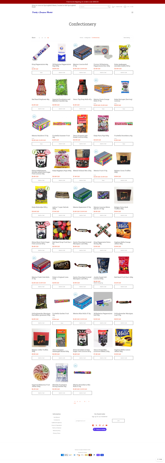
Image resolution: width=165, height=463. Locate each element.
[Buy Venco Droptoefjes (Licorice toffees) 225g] (103, 337)
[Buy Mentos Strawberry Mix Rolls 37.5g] (82, 372)
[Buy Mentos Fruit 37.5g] (103, 158)
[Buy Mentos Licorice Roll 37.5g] (82, 52)
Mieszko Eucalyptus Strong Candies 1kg (59, 385)
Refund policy (56, 430)
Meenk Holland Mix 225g (82, 171)
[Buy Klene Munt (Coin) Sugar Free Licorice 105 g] (41, 230)
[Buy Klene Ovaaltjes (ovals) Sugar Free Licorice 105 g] (82, 337)
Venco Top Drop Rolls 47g (82, 99)
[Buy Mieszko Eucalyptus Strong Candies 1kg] (61, 372)
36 (45, 37)
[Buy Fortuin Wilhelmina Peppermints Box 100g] (103, 52)
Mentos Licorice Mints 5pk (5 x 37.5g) (102, 208)
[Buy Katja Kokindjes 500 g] (41, 195)
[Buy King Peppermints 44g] (41, 52)
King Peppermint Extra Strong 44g (102, 243)
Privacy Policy (56, 433)
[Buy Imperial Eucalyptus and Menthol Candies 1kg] (61, 87)
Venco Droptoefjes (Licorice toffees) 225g (101, 350)
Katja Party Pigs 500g (101, 136)
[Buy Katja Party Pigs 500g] (103, 123)
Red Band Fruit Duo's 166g (123, 277)
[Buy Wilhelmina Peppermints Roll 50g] (103, 301)
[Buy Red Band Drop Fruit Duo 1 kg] (61, 230)
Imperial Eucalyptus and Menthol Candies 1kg (61, 100)
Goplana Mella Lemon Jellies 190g (122, 350)
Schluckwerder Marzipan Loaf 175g (123, 314)
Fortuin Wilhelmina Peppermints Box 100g (102, 65)
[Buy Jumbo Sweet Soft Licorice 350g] (103, 265)
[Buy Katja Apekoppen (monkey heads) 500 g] (123, 52)
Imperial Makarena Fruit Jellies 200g (41, 385)
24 (42, 37)
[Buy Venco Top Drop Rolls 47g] (82, 87)
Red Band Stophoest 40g (40, 99)
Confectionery (96, 37)
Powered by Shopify (82, 452)
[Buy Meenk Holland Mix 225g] (82, 158)
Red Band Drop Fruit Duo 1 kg (61, 243)
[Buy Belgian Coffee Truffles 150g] (41, 337)
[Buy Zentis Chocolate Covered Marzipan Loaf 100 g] (82, 265)
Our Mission (57, 417)
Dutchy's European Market (81, 449)
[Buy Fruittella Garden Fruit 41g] (61, 301)
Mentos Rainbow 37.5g (40, 136)
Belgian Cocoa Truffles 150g (122, 171)
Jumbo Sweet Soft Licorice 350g (100, 278)
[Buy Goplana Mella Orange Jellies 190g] (123, 230)
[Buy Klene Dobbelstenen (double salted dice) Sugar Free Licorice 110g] (41, 158)
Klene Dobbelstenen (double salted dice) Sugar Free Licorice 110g (41, 172)
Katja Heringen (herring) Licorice (123, 100)
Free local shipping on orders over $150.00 (83, 2)
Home (81, 37)
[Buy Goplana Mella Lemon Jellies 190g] (123, 337)
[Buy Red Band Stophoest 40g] (41, 87)
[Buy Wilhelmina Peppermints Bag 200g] (61, 52)
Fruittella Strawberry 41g (123, 136)
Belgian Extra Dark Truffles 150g (121, 208)
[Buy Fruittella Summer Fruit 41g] (61, 123)
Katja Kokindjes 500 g (39, 207)
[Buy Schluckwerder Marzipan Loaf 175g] (123, 301)
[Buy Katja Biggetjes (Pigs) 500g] (61, 158)
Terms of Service (56, 428)
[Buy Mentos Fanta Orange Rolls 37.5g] (103, 87)
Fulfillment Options (57, 422)
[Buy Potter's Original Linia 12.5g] (61, 265)
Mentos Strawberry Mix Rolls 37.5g (81, 385)
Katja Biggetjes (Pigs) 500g (61, 171)
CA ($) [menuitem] (131, 6)
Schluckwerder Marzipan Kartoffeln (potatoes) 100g (41, 314)
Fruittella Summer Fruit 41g (61, 136)
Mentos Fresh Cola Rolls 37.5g (40, 278)
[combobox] (93, 6)
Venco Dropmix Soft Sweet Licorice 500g (80, 136)
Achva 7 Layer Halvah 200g (60, 208)
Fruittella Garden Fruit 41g (60, 314)
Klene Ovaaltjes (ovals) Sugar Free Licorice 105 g (82, 350)
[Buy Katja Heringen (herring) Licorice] (123, 87)
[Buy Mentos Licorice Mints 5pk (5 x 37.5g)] (103, 195)
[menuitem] (117, 7)
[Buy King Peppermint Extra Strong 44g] (103, 230)
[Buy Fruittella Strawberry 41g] (123, 123)
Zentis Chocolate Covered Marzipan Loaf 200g (82, 243)
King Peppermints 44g (40, 64)
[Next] (89, 401)
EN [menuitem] (128, 6)
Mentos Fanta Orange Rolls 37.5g (101, 100)
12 (39, 37)
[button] (93, 425)
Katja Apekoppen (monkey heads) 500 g (122, 65)
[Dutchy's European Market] (42, 12)
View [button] (41, 72)
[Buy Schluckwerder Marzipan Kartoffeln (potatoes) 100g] (41, 301)
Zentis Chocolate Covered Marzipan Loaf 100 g (82, 278)
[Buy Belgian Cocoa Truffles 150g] (123, 158)
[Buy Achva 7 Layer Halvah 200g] (61, 195)
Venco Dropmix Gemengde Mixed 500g (60, 350)
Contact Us (57, 420)
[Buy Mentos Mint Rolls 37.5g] (82, 301)
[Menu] (132, 12)
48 (48, 37)
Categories (87, 37)
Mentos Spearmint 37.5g (82, 207)
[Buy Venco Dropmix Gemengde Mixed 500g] (61, 337)
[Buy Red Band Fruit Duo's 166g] (123, 265)
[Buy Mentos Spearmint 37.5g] (82, 195)
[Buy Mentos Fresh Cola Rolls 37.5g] (41, 265)
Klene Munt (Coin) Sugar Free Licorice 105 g (41, 243)
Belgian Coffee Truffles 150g (40, 350)
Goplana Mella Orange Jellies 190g (122, 243)
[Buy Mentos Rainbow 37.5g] (41, 123)
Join (118, 420)
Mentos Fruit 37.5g (100, 171)
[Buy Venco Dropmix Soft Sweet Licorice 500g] (82, 123)
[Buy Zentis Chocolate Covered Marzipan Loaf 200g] (82, 230)
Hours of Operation (57, 425)
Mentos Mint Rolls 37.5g (81, 313)
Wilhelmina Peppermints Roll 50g (103, 314)
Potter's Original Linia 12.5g (60, 278)
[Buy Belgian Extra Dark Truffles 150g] (123, 195)
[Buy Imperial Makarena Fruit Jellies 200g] (41, 372)
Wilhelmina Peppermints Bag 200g (61, 65)
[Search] (108, 6)
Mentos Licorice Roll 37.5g (80, 65)
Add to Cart (62, 72)
